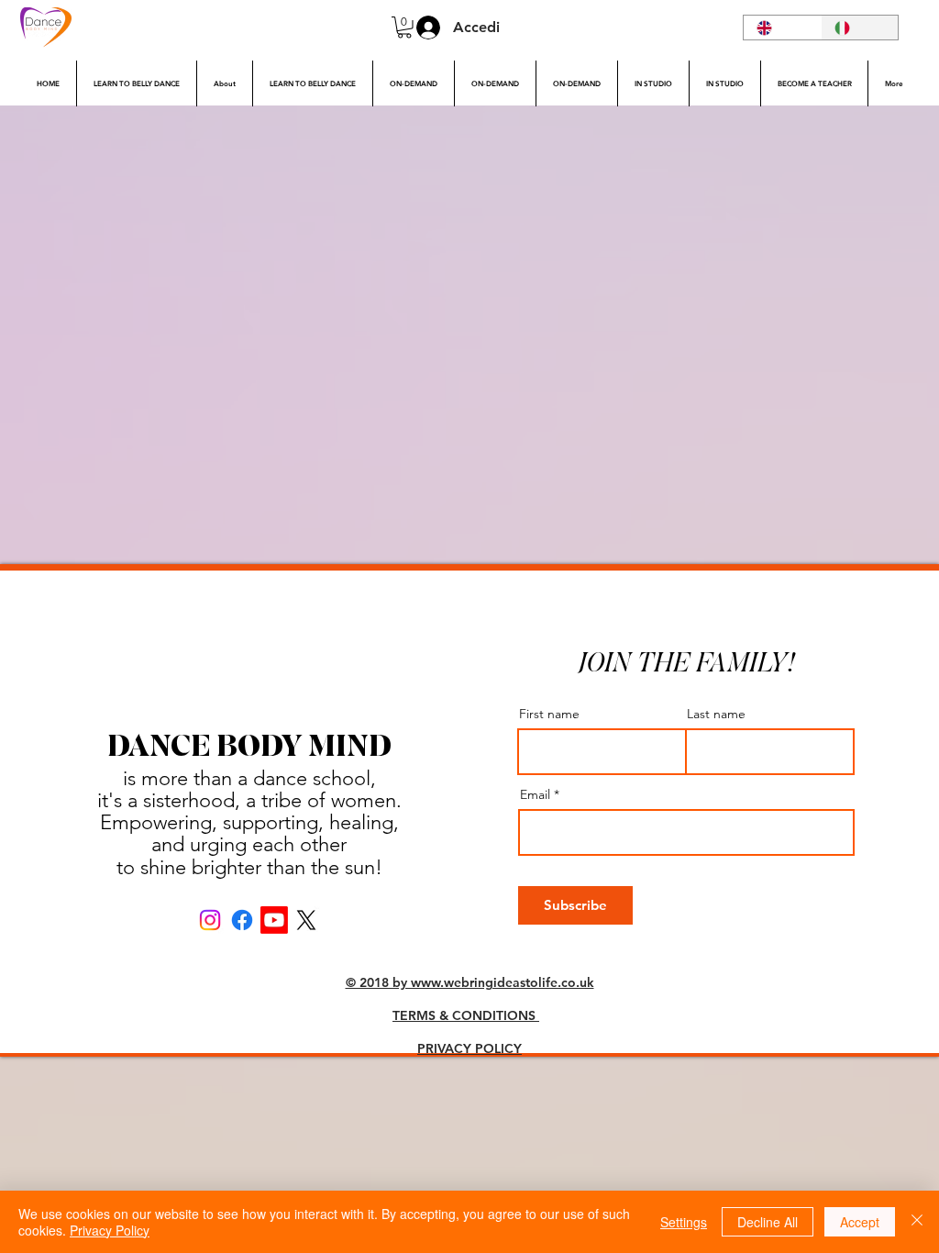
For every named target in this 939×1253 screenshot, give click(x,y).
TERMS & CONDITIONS (465, 1015)
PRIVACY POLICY (469, 1048)
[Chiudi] (917, 1221)
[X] (306, 920)
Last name (716, 713)
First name (549, 713)
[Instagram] (210, 920)
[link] (404, 28)
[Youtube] (274, 920)
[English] (782, 27)
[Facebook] (242, 920)
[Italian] (860, 27)
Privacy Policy (109, 1230)
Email (535, 794)
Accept (859, 1222)
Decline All (767, 1222)
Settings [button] (683, 1222)
